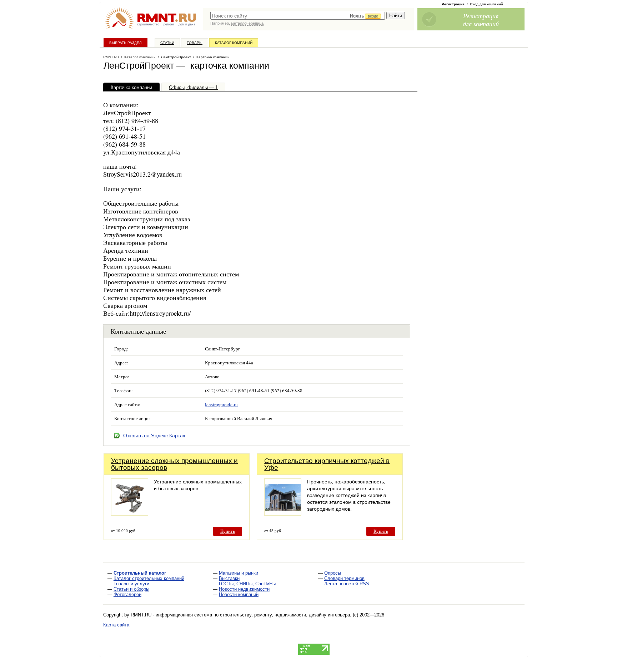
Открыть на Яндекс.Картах (154, 435)
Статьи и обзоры (131, 589)
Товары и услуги (131, 583)
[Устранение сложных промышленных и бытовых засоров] (129, 513)
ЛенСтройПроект (176, 57)
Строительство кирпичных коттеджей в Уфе (327, 464)
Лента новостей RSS (346, 583)
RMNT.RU (111, 57)
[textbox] (297, 16)
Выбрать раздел (125, 43)
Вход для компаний (486, 4)
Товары (194, 43)
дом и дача (187, 24)
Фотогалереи (127, 594)
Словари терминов (344, 578)
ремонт (169, 24)
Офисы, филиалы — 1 (193, 87)
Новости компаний (239, 594)
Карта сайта (116, 625)
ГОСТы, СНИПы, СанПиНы (247, 583)
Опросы (332, 573)
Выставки (229, 578)
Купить (227, 531)
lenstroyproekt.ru (221, 404)
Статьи (167, 43)
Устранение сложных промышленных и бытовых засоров (174, 464)
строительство (148, 24)
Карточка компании (131, 87)
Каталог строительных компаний (149, 578)
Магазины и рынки (238, 573)
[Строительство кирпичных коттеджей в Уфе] (283, 513)
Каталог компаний (233, 43)
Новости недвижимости (244, 589)
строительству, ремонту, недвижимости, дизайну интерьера (285, 615)
